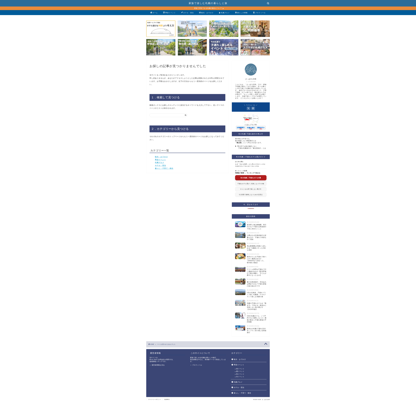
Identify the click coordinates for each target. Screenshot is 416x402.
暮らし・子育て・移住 (164, 168)
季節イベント (170, 13)
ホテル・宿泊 (188, 13)
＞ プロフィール (196, 365)
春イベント (240, 369)
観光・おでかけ (207, 13)
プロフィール (260, 13)
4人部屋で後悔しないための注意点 (251, 194)
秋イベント (240, 374)
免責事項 (167, 399)
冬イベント (240, 376)
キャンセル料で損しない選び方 (250, 189)
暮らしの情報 (242, 13)
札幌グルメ (225, 13)
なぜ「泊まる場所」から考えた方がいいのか (250, 165)
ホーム (155, 13)
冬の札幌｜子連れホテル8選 (250, 178)
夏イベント (240, 371)
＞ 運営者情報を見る (157, 365)
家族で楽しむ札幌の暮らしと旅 (208, 3)
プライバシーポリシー (154, 399)
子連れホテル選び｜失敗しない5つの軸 (250, 183)
